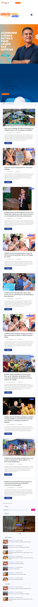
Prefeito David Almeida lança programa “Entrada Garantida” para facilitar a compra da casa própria (18, 483)
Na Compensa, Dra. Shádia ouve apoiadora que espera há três (19, 541)
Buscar (33, 509)
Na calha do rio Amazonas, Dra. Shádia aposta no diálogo (18, 547)
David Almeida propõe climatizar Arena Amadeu (17, 574)
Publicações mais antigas (7, 503)
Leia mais (8, 143)
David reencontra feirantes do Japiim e (15, 579)
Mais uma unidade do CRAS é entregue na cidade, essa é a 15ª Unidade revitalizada (18, 129)
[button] (8, 2)
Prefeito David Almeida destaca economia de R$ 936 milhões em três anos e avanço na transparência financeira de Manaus (18, 214)
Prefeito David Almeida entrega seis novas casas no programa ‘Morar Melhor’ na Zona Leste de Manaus (18, 460)
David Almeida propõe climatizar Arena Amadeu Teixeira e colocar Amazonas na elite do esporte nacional (19, 527)
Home (4, 103)
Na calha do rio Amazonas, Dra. (14, 568)
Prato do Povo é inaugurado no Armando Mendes (18, 168)
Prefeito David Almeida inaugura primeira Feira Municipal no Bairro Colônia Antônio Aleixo (18, 335)
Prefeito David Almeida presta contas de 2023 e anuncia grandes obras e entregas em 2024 (18, 255)
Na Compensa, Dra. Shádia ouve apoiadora (16, 563)
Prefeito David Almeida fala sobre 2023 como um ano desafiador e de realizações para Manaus (18, 294)
